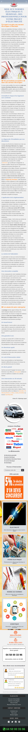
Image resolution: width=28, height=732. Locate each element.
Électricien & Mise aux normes (14, 704)
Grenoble (21, 391)
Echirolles (21, 392)
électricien (5, 162)
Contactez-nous (14, 711)
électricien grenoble (10, 455)
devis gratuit (17, 371)
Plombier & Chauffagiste (13, 700)
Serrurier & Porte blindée (14, 699)
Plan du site (14, 712)
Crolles (17, 392)
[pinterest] (19, 722)
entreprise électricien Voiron (13, 459)
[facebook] (8, 722)
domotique (8, 462)
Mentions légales (14, 714)
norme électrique (10, 460)
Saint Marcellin (9, 394)
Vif (25, 391)
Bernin (8, 392)
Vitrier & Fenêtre (14, 702)
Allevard (3, 392)
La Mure (12, 392)
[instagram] (15, 722)
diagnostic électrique (11, 179)
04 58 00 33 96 (14, 654)
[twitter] (12, 722)
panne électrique (10, 457)
